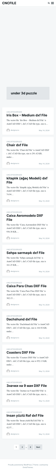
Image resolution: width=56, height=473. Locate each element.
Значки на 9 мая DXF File (27, 386)
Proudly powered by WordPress (20, 465)
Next (38, 447)
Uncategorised (14, 112)
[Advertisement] (28, 43)
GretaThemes (28, 467)
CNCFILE (9, 3)
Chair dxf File (17, 145)
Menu (52, 3)
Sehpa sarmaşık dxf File (25, 253)
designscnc (15, 130)
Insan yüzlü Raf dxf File (25, 415)
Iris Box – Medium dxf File (27, 115)
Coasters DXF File (21, 352)
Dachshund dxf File (22, 319)
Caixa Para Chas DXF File (26, 286)
